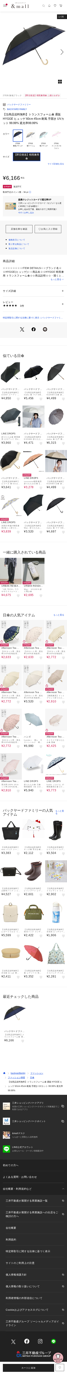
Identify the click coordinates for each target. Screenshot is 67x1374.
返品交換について (17, 248)
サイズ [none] (6, 157)
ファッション (36, 1073)
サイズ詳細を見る (56, 164)
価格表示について (17, 240)
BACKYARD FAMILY (17, 109)
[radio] (18, 140)
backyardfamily (18, 1073)
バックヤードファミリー (19, 104)
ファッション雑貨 (16, 1077)
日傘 (32, 1077)
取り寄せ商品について (19, 244)
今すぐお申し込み (26, 213)
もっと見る (56, 279)
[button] (33, 52)
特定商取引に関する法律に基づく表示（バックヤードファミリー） (33, 317)
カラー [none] (6, 134)
